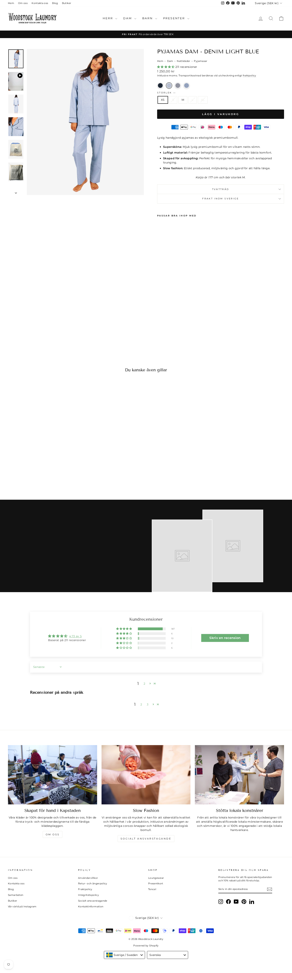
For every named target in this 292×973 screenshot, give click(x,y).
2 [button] (144, 683)
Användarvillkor (88, 877)
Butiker (66, 3)
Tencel (152, 889)
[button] (166, 67)
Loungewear (156, 877)
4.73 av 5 (75, 636)
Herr (108, 18)
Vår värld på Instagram (22, 906)
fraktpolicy (249, 75)
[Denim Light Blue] (169, 85)
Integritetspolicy (88, 894)
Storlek (166, 92)
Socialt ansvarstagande (146, 838)
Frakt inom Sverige (220, 198)
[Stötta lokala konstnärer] (239, 774)
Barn (148, 18)
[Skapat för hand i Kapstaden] (52, 774)
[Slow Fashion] (146, 774)
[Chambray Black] (178, 85)
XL (203, 100)
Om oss (23, 3)
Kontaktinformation (90, 906)
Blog (55, 3)
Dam (128, 18)
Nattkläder (183, 61)
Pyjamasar (200, 61)
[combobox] (124, 955)
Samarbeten (15, 894)
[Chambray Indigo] (186, 85)
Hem (11, 3)
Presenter (174, 18)
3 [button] (147, 704)
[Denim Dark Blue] (160, 85)
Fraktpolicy (85, 889)
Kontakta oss (40, 3)
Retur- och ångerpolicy (92, 883)
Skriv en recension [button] (225, 638)
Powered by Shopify (146, 945)
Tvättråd (220, 189)
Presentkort (155, 883)
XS (163, 100)
